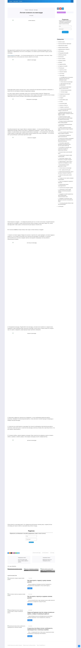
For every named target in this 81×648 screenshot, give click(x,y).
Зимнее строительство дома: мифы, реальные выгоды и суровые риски (47, 567)
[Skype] (17, 553)
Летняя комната (11, 55)
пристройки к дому (64, 99)
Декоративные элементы (64, 49)
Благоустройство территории (65, 43)
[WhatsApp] (16, 553)
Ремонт (60, 62)
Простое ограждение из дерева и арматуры (30, 566)
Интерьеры (61, 51)
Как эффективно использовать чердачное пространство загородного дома (66, 79)
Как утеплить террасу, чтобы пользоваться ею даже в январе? (65, 159)
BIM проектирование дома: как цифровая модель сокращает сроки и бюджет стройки (65, 113)
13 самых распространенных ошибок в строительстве (64, 109)
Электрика (61, 206)
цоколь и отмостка (64, 105)
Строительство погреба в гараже (14, 565)
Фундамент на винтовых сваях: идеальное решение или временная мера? (65, 200)
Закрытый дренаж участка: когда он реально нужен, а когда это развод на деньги (40, 613)
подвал (61, 97)
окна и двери (63, 96)
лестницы (62, 73)
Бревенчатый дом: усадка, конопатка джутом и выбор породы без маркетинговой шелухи (65, 118)
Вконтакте (58, 9)
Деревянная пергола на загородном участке (36, 559)
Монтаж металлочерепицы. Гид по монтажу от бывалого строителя (65, 172)
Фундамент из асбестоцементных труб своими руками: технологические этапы (65, 195)
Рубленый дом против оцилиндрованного (63, 185)
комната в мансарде (36, 552)
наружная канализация (65, 94)
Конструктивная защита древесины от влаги (63, 165)
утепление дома (63, 103)
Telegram (63, 9)
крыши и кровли (63, 71)
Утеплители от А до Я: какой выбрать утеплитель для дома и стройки (64, 191)
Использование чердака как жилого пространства (64, 136)
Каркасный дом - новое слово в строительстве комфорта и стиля (65, 162)
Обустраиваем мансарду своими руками (65, 84)
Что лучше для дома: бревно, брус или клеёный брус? (65, 203)
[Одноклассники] (9, 553)
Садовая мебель (62, 64)
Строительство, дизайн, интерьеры (16, 5)
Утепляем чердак (64, 92)
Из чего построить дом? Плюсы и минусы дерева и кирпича (12, 560)
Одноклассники (65, 9)
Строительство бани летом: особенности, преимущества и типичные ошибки (40, 629)
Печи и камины (62, 58)
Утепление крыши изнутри (65, 90)
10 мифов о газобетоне (64, 107)
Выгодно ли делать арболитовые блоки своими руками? (65, 122)
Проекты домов (62, 60)
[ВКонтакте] (8, 553)
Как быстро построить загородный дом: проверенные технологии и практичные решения (65, 140)
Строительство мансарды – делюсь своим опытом (65, 87)
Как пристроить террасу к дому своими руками (39, 581)
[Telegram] (19, 553)
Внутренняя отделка (63, 45)
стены (61, 101)
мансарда (52, 552)
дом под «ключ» (63, 69)
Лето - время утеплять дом (64, 169)
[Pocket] (13, 553)
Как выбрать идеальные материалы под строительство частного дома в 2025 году (64, 144)
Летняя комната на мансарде (66, 81)
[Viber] (14, 553)
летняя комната (45, 552)
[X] (11, 553)
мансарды (62, 75)
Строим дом (61, 68)
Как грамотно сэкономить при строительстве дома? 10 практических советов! (64, 149)
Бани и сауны (62, 41)
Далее (30, 588)
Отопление (61, 56)
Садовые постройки (63, 66)
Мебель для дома (62, 54)
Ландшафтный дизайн (63, 53)
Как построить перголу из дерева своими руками (39, 597)
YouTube (60, 9)
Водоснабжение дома (63, 47)
